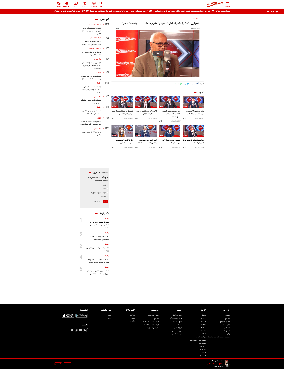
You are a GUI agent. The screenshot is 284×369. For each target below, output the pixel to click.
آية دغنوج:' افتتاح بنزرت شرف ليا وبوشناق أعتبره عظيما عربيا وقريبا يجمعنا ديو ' (71, 11)
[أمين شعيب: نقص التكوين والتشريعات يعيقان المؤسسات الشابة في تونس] (169, 102)
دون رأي (103, 196)
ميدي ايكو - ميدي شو (198, 340)
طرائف (203, 352)
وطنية (99, 83)
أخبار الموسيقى (153, 315)
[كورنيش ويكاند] (227, 366)
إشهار (227, 333)
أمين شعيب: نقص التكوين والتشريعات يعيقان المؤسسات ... (171, 114)
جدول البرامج (225, 321)
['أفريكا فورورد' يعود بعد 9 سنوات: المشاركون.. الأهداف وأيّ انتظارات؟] (122, 131)
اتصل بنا (227, 330)
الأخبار (132, 321)
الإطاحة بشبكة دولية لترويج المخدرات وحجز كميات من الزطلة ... (91, 90)
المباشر (227, 327)
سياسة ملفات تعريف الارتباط (219, 337)
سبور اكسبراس (177, 330)
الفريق (227, 315)
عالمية (98, 72)
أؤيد (104, 185)
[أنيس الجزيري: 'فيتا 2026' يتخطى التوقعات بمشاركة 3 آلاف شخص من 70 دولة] (146, 131)
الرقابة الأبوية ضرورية (98, 192)
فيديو (109, 318)
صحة (204, 315)
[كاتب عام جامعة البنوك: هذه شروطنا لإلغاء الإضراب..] (146, 102)
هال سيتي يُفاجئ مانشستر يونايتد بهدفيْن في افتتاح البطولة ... (91, 66)
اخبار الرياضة (177, 315)
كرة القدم (97, 59)
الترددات (226, 324)
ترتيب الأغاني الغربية (151, 324)
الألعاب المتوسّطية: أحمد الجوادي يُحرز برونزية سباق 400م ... (91, 31)
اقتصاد (203, 330)
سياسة (203, 327)
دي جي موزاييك (153, 327)
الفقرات (132, 318)
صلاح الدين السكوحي (215, 363)
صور (109, 315)
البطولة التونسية (95, 48)
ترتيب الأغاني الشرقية (151, 321)
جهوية (98, 118)
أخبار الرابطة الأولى (175, 318)
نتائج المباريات (177, 321)
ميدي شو (196, 18)
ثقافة (204, 333)
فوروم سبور (178, 327)
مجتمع (203, 355)
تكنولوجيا (202, 346)
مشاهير (203, 349)
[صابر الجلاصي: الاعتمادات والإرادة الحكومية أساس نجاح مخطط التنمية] (193, 102)
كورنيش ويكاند (216, 360)
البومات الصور (177, 333)
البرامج (227, 318)
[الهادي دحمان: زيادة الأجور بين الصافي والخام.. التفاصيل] (169, 131)
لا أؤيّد (104, 188)
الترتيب (179, 324)
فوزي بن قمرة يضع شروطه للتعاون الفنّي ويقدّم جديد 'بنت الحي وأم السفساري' (196, 11)
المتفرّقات (202, 343)
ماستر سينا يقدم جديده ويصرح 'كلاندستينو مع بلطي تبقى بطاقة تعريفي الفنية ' (134, 11)
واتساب (176, 84)
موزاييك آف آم (201, 337)
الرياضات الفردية (95, 24)
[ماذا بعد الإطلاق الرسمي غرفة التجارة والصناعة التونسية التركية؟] (193, 131)
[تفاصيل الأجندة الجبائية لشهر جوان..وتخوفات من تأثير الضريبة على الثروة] (122, 102)
